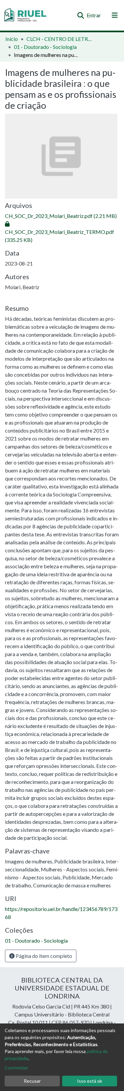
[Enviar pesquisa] (80, 15)
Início (11, 39)
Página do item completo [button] (43, 956)
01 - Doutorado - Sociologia (45, 47)
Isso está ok (89, 1081)
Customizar (16, 1067)
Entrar (94, 15)
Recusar (32, 1081)
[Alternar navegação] (114, 15)
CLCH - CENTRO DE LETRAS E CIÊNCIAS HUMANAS (59, 39)
